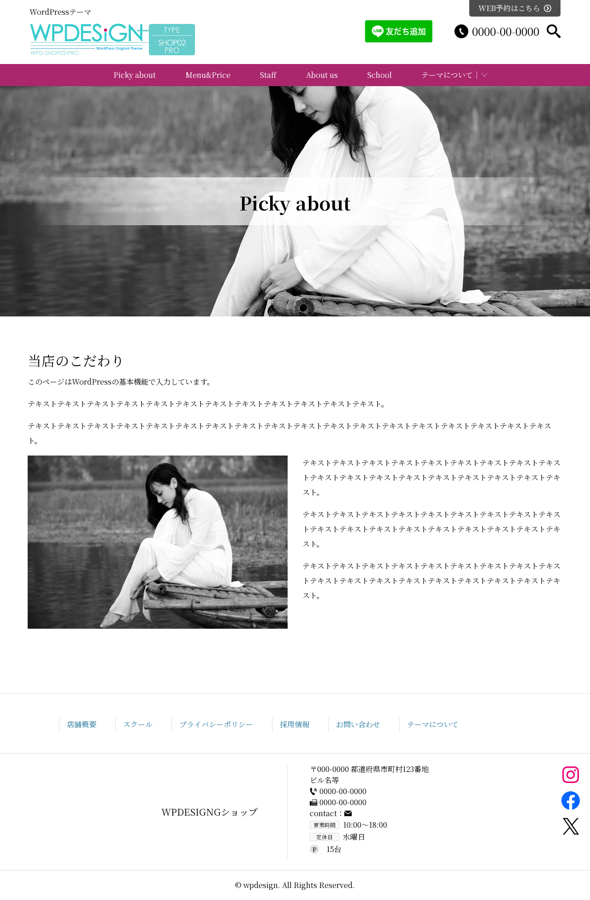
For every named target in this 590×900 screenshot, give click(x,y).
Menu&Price (207, 75)
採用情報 (294, 724)
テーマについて (447, 75)
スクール (138, 724)
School (379, 75)
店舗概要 (81, 724)
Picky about (134, 75)
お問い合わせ (358, 724)
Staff (268, 75)
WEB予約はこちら (509, 8)
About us (322, 75)
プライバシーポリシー (216, 724)
